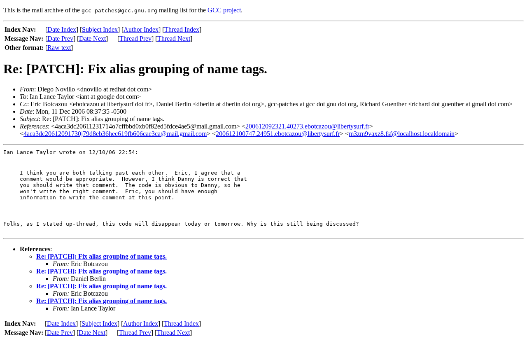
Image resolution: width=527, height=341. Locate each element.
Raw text (59, 47)
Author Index (141, 29)
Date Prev (60, 38)
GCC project (224, 10)
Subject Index (100, 29)
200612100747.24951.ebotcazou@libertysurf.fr (278, 133)
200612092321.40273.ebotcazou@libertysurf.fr (307, 126)
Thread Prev (135, 38)
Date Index (61, 29)
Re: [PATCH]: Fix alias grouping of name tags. (101, 256)
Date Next (92, 38)
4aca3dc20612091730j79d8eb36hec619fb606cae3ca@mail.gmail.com (115, 133)
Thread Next (173, 38)
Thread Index (181, 29)
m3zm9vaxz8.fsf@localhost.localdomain (402, 133)
